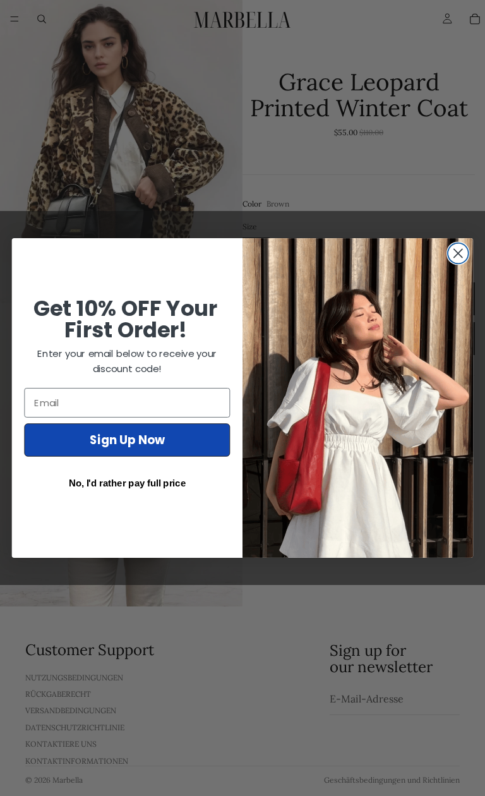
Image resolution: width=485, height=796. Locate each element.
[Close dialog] (458, 253)
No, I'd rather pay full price (127, 483)
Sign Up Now (127, 439)
